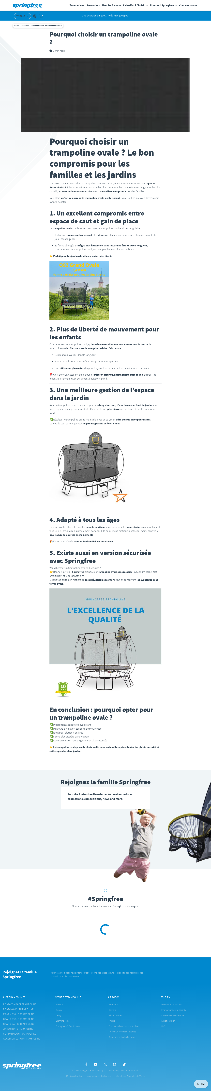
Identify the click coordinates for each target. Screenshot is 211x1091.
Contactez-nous (188, 5)
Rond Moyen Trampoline (18, 1009)
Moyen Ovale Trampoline (18, 1014)
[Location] (35, 16)
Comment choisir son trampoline (123, 1026)
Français (20, 16)
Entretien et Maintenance (172, 1015)
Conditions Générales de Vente (130, 1076)
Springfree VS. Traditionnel (68, 1026)
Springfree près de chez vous (122, 1037)
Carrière (112, 1010)
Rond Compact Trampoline (19, 1004)
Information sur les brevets (99, 1076)
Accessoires (93, 5)
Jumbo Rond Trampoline (18, 1029)
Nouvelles (25, 26)
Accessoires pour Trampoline (21, 1039)
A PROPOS (113, 1004)
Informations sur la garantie (173, 1010)
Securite (59, 1004)
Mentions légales (74, 1076)
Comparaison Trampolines (19, 1034)
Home (16, 26)
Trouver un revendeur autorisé (122, 1031)
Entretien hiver (168, 1020)
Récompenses (115, 1015)
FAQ (163, 1026)
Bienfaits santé (63, 1020)
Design (59, 1015)
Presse (112, 1020)
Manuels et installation (171, 1004)
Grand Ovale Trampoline (18, 1019)
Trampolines (77, 5)
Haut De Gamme (111, 5)
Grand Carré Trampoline (18, 1024)
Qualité (59, 1010)
